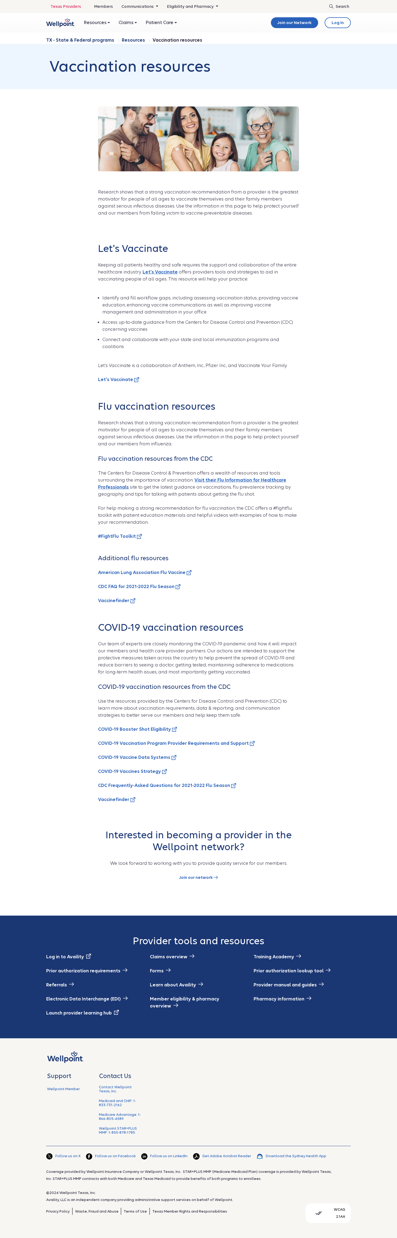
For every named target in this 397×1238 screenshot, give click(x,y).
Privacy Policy (58, 1211)
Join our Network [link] (294, 22)
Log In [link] (338, 22)
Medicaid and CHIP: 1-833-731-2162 (117, 1103)
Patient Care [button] (160, 22)
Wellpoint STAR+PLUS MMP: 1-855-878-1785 (118, 1130)
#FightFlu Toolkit (117, 536)
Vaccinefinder (114, 600)
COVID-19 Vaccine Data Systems (134, 757)
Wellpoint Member (63, 1089)
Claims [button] (126, 22)
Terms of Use (135, 1211)
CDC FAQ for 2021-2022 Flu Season (137, 586)
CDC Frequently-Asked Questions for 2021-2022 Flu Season (164, 785)
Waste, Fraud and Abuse (97, 1211)
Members (103, 6)
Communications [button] (138, 6)
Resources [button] (95, 22)
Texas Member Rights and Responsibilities (189, 1211)
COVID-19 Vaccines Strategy (130, 771)
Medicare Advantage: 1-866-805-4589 (120, 1117)
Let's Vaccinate (116, 379)
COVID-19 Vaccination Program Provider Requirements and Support (174, 743)
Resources (134, 40)
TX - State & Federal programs (80, 40)
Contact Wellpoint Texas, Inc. (115, 1089)
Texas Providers (66, 6)
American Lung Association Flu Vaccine (142, 572)
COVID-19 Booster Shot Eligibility (135, 729)
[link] (60, 23)
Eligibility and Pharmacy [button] (191, 6)
